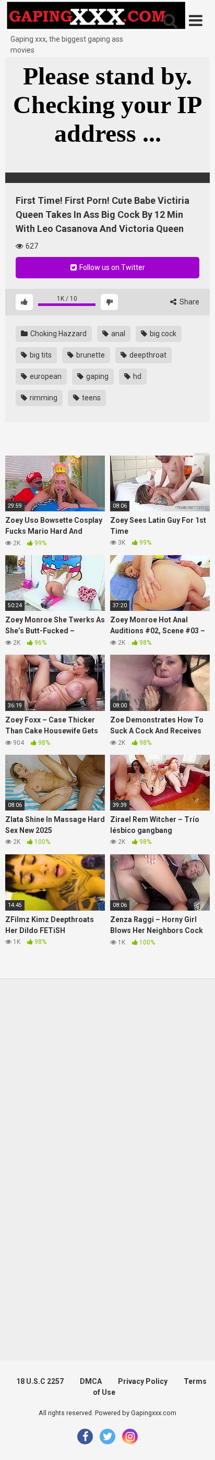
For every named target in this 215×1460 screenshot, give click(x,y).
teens (90, 398)
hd (136, 376)
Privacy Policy (143, 1381)
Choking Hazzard (58, 333)
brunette (90, 355)
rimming (42, 398)
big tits (40, 355)
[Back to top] (196, 1439)
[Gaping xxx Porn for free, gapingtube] (96, 17)
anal (117, 333)
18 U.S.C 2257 (40, 1381)
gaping (97, 376)
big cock (162, 333)
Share (188, 302)
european (45, 376)
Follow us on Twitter (111, 267)
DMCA (91, 1381)
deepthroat (147, 355)
